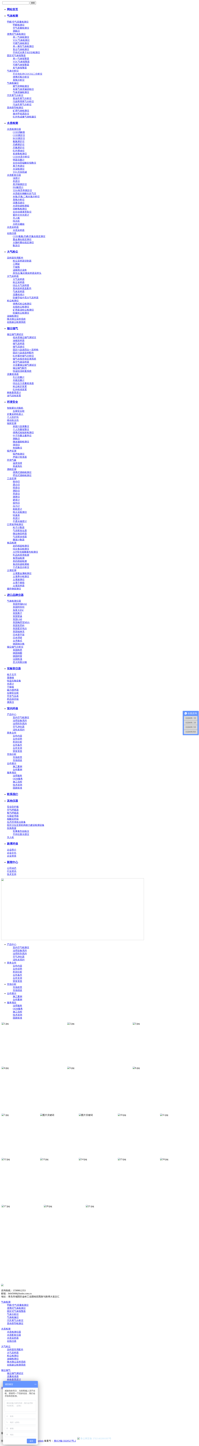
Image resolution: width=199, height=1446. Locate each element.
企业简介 (11, 849)
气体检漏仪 (13, 83)
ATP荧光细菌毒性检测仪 (25, 552)
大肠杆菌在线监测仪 (23, 242)
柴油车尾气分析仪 (22, 98)
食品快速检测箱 (21, 564)
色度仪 (16, 181)
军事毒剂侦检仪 (21, 831)
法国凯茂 (17, 659)
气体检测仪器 (14, 601)
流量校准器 (13, 374)
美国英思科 (18, 625)
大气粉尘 (12, 251)
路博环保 (12, 843)
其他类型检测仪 (15, 107)
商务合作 (11, 733)
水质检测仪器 (14, 129)
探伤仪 (16, 503)
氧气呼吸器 (13, 813)
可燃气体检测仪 (21, 43)
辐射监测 (11, 423)
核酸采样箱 (13, 819)
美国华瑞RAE (20, 604)
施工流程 (17, 782)
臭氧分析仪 (18, 80)
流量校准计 (18, 294)
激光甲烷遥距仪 (21, 113)
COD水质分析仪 (21, 156)
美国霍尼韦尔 (20, 628)
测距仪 (16, 490)
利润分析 (17, 742)
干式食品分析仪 (21, 567)
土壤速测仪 (18, 579)
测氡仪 (16, 31)
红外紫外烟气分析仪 (23, 356)
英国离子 (17, 613)
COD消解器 (19, 132)
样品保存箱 (13, 699)
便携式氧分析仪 (21, 77)
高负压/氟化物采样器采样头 (27, 273)
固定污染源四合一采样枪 (25, 349)
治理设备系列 (20, 720)
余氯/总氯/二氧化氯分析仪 (26, 196)
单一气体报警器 (21, 58)
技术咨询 (17, 785)
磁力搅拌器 (13, 690)
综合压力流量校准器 (23, 383)
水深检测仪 (18, 169)
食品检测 (11, 543)
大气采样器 (13, 276)
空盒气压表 (13, 696)
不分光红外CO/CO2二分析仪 (27, 74)
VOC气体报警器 (21, 61)
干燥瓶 (16, 267)
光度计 (10, 684)
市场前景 (17, 757)
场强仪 (16, 444)
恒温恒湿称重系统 (22, 371)
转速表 (16, 515)
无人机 (10, 837)
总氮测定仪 (18, 147)
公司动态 (11, 868)
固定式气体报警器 (16, 55)
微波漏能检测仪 (21, 441)
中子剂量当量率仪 (22, 435)
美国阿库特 (18, 607)
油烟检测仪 (13, 316)
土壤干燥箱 (18, 582)
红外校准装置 (20, 389)
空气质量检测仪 (21, 28)
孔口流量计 (18, 377)
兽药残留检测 (20, 561)
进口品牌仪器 (15, 594)
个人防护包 (13, 417)
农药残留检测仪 (21, 546)
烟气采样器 (18, 343)
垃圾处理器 (13, 816)
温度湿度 (17, 463)
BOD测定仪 (19, 138)
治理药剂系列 (20, 723)
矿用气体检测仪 (21, 110)
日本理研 (17, 637)
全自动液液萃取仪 (22, 212)
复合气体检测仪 (21, 49)
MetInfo (40, 1441)
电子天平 (11, 674)
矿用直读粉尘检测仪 (23, 310)
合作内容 (17, 736)
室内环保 (12, 708)
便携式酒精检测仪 (22, 472)
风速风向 (17, 466)
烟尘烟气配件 (20, 368)
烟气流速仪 (18, 346)
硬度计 (16, 500)
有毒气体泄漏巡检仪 (23, 89)
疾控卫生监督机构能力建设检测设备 (25, 825)
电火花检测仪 (20, 512)
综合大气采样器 (21, 285)
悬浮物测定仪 (20, 184)
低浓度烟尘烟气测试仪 (24, 337)
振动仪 (16, 481)
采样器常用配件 (15, 258)
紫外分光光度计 (21, 215)
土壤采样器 (18, 585)
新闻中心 (12, 862)
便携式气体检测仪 (16, 34)
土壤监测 (11, 570)
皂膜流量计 (18, 380)
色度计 (16, 518)
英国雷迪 (17, 616)
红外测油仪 (18, 150)
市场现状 (17, 760)
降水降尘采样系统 (16, 319)
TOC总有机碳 (20, 172)
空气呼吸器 (13, 810)
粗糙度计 (17, 509)
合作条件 (17, 745)
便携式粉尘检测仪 (22, 303)
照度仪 (16, 487)
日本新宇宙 (18, 634)
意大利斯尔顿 (20, 662)
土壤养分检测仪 (21, 576)
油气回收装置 (14, 395)
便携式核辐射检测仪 (23, 432)
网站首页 (12, 9)
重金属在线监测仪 (22, 239)
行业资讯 (11, 871)
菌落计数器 (18, 539)
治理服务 (17, 775)
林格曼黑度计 (14, 392)
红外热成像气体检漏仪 (24, 117)
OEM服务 (18, 778)
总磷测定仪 (18, 144)
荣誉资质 (17, 751)
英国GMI (17, 619)
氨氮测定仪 (18, 141)
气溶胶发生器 (20, 530)
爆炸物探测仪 (14, 588)
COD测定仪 (19, 135)
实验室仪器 (14, 668)
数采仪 (16, 245)
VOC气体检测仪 (21, 40)
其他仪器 (12, 800)
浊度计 (16, 178)
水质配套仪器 (14, 175)
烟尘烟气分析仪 (15, 647)
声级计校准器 (20, 457)
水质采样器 (13, 227)
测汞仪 (10, 702)
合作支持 (17, 748)
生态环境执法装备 (16, 822)
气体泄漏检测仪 (21, 92)
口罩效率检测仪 (15, 524)
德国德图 (17, 653)
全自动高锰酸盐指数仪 (24, 163)
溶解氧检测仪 (20, 209)
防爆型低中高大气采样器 (25, 297)
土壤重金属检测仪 (22, 573)
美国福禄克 (18, 631)
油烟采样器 (18, 340)
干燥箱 (10, 687)
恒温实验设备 (14, 680)
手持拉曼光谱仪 (21, 834)
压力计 (16, 506)
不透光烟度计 (20, 521)
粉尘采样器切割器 (22, 261)
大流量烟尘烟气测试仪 (24, 365)
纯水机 (16, 221)
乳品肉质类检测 (21, 555)
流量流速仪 (18, 202)
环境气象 (11, 460)
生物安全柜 (18, 411)
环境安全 (12, 401)
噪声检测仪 (18, 454)
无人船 (16, 218)
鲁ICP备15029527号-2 (64, 1441)
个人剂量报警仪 (21, 429)
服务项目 (11, 772)
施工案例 (17, 766)
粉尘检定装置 (20, 386)
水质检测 (12, 123)
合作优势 (17, 739)
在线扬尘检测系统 (16, 322)
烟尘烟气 (12, 328)
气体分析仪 (13, 71)
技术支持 (11, 874)
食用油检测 (18, 558)
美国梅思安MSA (21, 622)
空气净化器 (18, 726)
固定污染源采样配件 (23, 352)
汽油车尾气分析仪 (22, 104)
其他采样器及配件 (22, 288)
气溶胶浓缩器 (20, 536)
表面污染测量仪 (21, 426)
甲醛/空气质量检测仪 (18, 22)
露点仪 (16, 484)
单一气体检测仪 (21, 37)
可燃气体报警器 (21, 64)
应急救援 (11, 828)
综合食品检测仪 (21, 549)
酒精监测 (11, 469)
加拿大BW (18, 610)
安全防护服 (13, 806)
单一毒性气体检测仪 (23, 46)
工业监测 (11, 478)
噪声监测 (11, 451)
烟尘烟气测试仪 (15, 334)
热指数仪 (17, 448)
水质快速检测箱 (21, 205)
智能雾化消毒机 (15, 408)
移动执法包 (13, 420)
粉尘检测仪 (13, 300)
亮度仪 (16, 494)
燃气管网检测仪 (21, 86)
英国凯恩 (17, 650)
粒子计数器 (18, 527)
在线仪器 (11, 233)
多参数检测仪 (20, 153)
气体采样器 (18, 291)
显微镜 (10, 677)
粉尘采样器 (18, 282)
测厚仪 (16, 497)
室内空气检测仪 (21, 717)
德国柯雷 (17, 656)
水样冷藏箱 (18, 224)
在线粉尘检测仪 (21, 307)
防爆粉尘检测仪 (21, 313)
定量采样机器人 (15, 414)
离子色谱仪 (18, 166)
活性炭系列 (18, 729)
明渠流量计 (18, 160)
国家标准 (17, 788)
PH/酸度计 (18, 187)
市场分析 (11, 754)
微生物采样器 (20, 533)
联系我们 (12, 794)
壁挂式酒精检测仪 (22, 475)
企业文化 (11, 853)
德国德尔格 (18, 644)
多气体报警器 (20, 68)
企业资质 (11, 856)
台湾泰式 (17, 641)
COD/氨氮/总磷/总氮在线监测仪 (29, 236)
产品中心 (11, 714)
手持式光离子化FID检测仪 (26, 52)
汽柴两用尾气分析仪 (23, 101)
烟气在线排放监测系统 (24, 359)
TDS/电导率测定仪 (22, 190)
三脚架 (16, 264)
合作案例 (17, 769)
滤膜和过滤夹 (20, 270)
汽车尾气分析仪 (15, 95)
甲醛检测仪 (18, 25)
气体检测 (12, 15)
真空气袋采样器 (21, 362)
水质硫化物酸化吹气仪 (24, 193)
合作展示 (11, 763)
